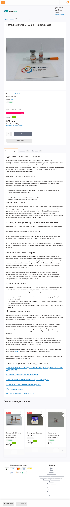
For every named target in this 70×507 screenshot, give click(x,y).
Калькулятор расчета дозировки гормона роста (51, 476)
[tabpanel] (14, 432)
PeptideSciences (19, 94)
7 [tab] (32, 456)
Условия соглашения (51, 486)
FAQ (51, 468)
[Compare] (21, 415)
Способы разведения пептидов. (22, 374)
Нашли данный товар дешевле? (14, 125)
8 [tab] (35, 456)
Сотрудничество (51, 484)
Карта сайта (51, 490)
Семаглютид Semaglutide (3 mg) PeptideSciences (54, 435)
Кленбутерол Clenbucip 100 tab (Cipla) (34, 434)
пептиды (17, 351)
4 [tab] (24, 456)
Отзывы (51, 472)
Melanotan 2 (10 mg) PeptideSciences (24, 393)
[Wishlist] (21, 412)
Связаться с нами (51, 488)
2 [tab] (19, 456)
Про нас (51, 482)
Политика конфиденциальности (51, 480)
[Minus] (11, 135)
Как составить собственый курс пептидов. (27, 379)
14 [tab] (51, 456)
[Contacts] (62, 2)
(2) (12, 99)
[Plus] (11, 133)
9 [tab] (38, 456)
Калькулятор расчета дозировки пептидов (51, 478)
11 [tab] (43, 456)
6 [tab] (29, 456)
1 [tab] (16, 456)
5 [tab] (27, 456)
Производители (51, 492)
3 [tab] (21, 456)
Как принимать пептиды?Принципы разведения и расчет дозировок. (34, 368)
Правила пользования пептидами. (23, 384)
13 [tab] (49, 456)
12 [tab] (46, 456)
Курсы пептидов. (14, 389)
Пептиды (12, 19)
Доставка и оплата (51, 474)
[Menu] (3, 2)
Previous (4, 432)
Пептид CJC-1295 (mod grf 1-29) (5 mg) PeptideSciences (13, 435)
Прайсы (51, 495)
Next (65, 432)
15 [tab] (54, 456)
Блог (51, 470)
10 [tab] (40, 456)
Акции (51, 494)
